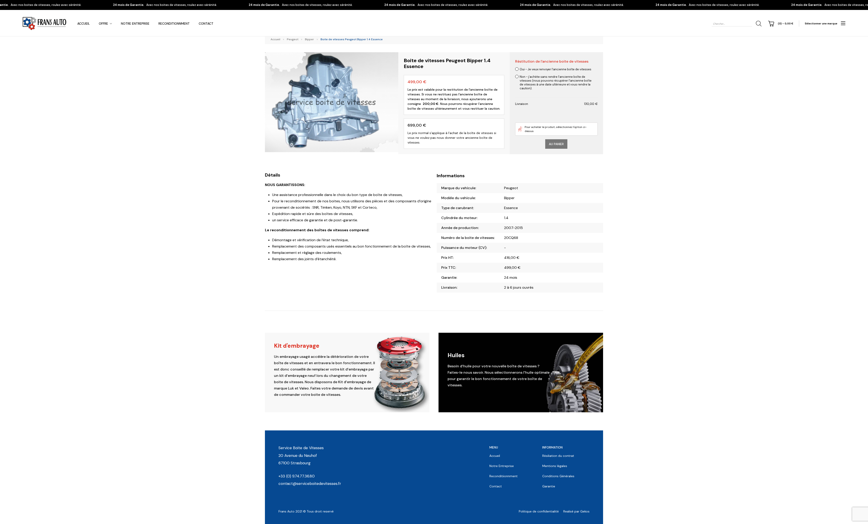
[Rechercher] (758, 23)
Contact (206, 23)
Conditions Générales (558, 476)
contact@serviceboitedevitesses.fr (309, 483)
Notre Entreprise (135, 23)
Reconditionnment (174, 23)
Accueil (83, 23)
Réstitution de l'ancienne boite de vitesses (551, 61)
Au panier (556, 144)
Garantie (548, 486)
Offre (103, 23)
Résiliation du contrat (558, 456)
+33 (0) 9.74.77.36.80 (296, 476)
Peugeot (292, 39)
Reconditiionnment (503, 476)
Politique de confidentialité (539, 511)
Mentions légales (554, 466)
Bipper (309, 39)
